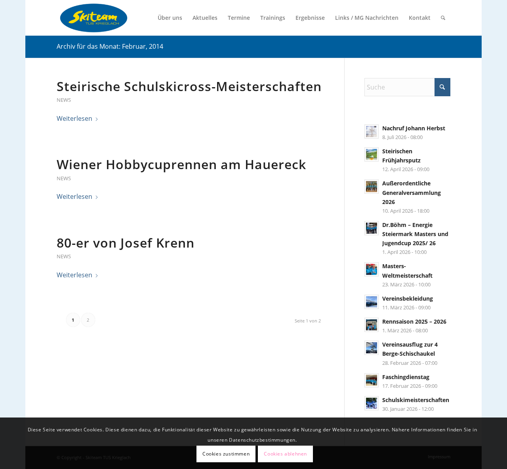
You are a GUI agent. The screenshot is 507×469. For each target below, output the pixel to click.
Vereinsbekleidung (407, 298)
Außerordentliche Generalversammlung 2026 (411, 192)
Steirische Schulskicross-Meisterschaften (189, 86)
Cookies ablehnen (285, 453)
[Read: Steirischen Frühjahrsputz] (371, 154)
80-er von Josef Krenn (125, 242)
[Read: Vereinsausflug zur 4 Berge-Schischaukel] (371, 348)
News (64, 99)
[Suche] (443, 18)
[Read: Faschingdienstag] (371, 380)
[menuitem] (169, 18)
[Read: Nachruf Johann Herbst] (371, 131)
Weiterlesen (74, 118)
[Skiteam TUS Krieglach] (93, 18)
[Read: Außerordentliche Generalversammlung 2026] (371, 186)
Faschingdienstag (405, 377)
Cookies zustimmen (226, 453)
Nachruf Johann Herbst (413, 128)
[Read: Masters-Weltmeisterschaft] (371, 269)
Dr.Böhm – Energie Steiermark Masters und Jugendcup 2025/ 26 (415, 234)
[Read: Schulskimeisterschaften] (371, 403)
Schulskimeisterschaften (415, 400)
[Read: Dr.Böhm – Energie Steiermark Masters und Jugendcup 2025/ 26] (371, 228)
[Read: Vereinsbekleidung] (371, 302)
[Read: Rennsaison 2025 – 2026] (371, 325)
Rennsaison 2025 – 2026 (414, 321)
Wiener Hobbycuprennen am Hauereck (181, 164)
